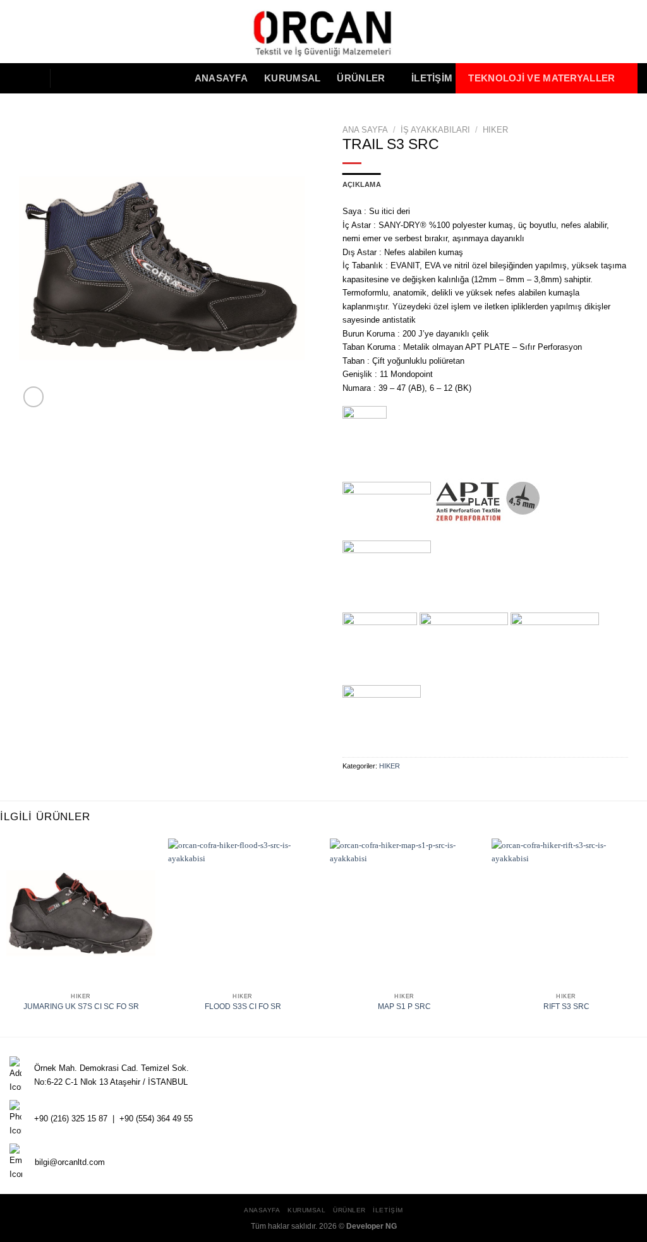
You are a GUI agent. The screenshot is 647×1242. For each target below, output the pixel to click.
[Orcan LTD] (324, 32)
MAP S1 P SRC (404, 1006)
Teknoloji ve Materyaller (541, 78)
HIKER (495, 129)
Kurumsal (292, 78)
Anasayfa (221, 78)
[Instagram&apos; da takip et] (16, 78)
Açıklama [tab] (361, 184)
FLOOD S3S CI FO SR (243, 1006)
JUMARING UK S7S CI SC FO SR (81, 1006)
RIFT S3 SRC (566, 1006)
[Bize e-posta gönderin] (30, 78)
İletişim (431, 78)
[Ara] (69, 78)
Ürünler (361, 78)
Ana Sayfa (365, 129)
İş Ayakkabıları (435, 129)
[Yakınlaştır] (33, 396)
